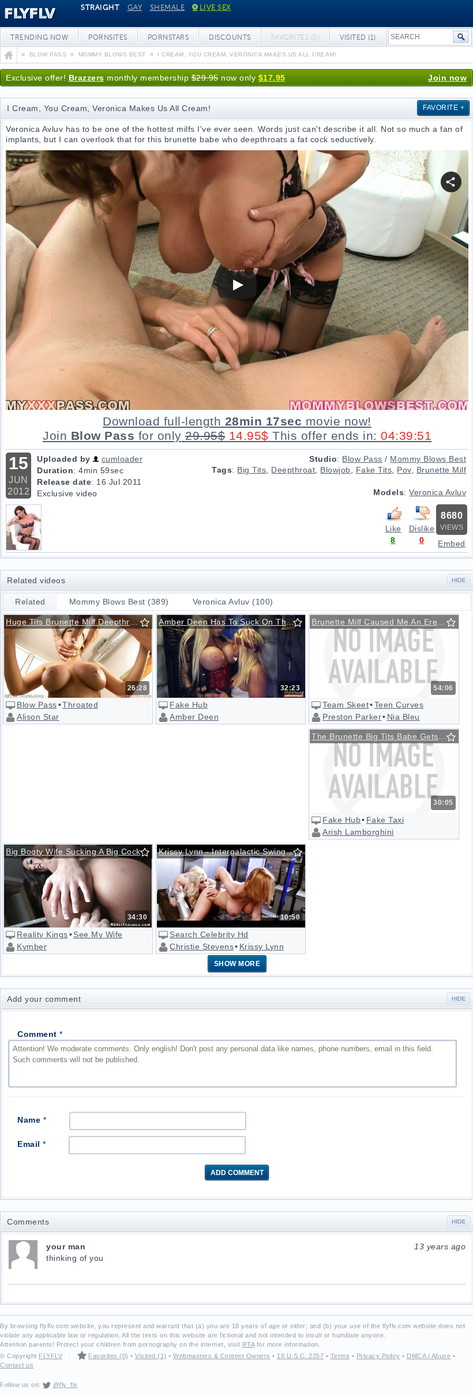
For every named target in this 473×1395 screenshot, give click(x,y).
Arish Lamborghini (358, 832)
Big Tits (251, 469)
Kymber (32, 946)
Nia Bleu (403, 716)
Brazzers (86, 77)
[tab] (30, 602)
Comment (40, 1034)
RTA (248, 1344)
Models (388, 492)
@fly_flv (65, 1384)
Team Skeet (345, 704)
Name (31, 1119)
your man (256, 1246)
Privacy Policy (378, 1355)
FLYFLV (50, 1355)
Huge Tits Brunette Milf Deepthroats (76, 621)
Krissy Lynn (261, 946)
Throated (80, 704)
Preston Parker (351, 716)
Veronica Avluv (437, 492)
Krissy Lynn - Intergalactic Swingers (228, 851)
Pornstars (168, 37)
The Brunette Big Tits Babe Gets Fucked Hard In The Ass (385, 736)
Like (393, 528)
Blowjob (335, 469)
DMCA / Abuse (429, 1355)
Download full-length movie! (237, 429)
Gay (134, 7)
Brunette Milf (441, 469)
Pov (404, 469)
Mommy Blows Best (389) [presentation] (119, 601)
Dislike (422, 528)
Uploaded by (64, 458)
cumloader (122, 458)
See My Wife (98, 934)
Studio (323, 458)
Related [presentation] (30, 601)
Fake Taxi (385, 819)
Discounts (230, 37)
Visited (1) (358, 37)
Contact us (16, 1365)
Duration (55, 470)
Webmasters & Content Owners (222, 1355)
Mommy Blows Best (428, 458)
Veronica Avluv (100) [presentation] (233, 601)
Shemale (167, 7)
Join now (447, 77)
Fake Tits (374, 469)
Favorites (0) (108, 1355)
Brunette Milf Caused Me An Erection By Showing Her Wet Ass (385, 621)
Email (31, 1144)
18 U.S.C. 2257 (300, 1355)
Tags (222, 469)
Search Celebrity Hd (209, 934)
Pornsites (107, 37)
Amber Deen (194, 716)
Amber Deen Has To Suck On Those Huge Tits (233, 621)
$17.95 (272, 77)
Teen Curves (399, 704)
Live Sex (215, 7)
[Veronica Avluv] (24, 547)
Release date (64, 481)
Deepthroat (293, 469)
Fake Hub (189, 704)
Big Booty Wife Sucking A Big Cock (73, 851)
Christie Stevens (202, 946)
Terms (340, 1355)
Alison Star (38, 716)
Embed (452, 543)
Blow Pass (362, 458)
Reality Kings (42, 934)
